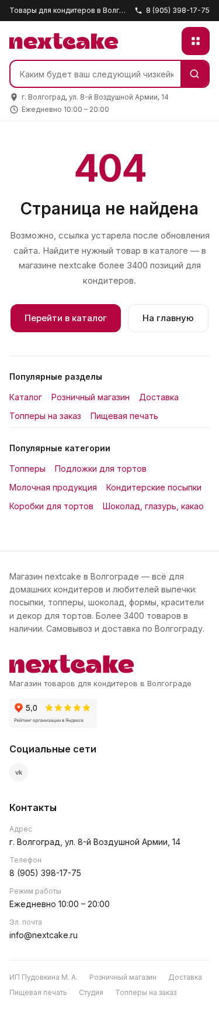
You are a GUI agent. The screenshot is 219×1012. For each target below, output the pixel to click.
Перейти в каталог (66, 317)
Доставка (159, 397)
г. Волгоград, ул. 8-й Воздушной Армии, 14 (94, 842)
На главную (168, 317)
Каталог (25, 397)
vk (18, 772)
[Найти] (194, 74)
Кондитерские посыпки (153, 487)
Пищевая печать (124, 416)
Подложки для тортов (101, 468)
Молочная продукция (53, 487)
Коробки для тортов (51, 506)
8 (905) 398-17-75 (178, 10)
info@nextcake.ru (43, 935)
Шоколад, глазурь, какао (153, 506)
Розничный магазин (90, 397)
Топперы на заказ (45, 416)
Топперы (27, 468)
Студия (91, 992)
